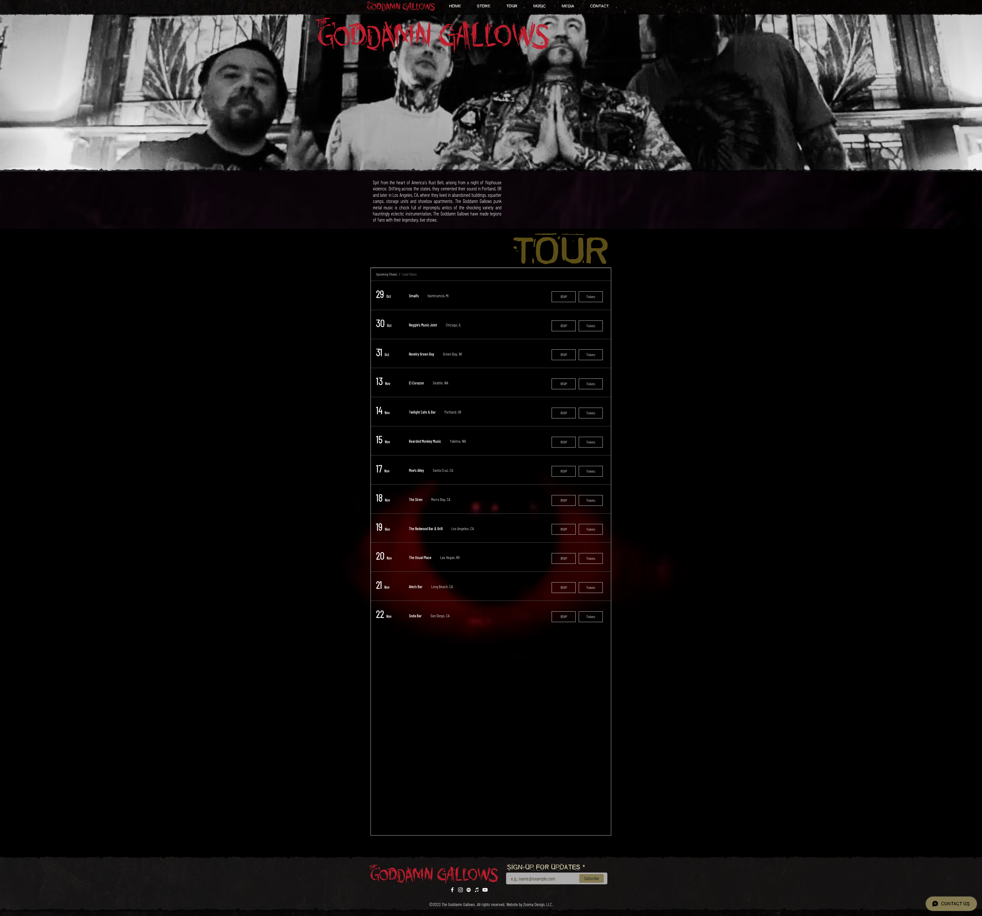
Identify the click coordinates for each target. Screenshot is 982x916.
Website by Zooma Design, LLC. (529, 904)
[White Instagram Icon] (460, 890)
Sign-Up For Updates (543, 867)
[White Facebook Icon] (452, 890)
